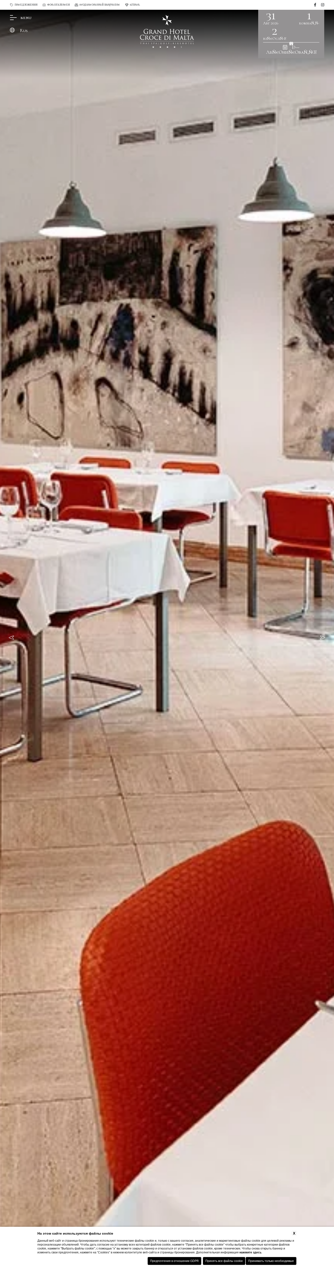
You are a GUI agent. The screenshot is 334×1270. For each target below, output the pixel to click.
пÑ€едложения (26, 4)
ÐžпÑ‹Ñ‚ (135, 4)
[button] (12, 637)
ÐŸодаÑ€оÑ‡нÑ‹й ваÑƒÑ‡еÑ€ (99, 4)
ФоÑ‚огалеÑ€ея (58, 4)
